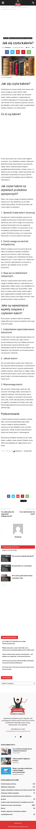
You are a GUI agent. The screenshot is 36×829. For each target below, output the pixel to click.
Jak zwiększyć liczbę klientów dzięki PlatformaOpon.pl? (14, 642)
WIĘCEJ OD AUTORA (9, 550)
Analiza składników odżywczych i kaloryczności (21, 38)
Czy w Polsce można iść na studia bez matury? (22, 750)
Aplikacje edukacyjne (8, 787)
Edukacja (6, 38)
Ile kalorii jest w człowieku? (22, 566)
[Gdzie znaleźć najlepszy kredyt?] (6, 761)
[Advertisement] (18, 24)
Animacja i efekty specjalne (10, 793)
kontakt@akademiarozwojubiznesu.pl (18, 731)
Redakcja (8, 47)
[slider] (7, 451)
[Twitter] (21, 737)
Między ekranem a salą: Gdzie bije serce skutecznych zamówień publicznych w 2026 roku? (18, 649)
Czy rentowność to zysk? (27, 513)
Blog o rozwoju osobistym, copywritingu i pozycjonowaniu (22, 770)
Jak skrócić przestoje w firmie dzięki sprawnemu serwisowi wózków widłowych (18, 662)
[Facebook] (15, 737)
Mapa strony (18, 823)
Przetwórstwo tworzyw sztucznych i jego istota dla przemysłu (18, 668)
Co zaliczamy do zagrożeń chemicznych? (7, 514)
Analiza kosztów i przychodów (11, 805)
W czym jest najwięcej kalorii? (23, 556)
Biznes (3, 808)
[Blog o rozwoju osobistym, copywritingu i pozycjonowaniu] (6, 770)
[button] (33, 2)
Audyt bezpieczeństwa (8, 784)
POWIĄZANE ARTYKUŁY (10, 547)
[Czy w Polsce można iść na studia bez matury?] (6, 751)
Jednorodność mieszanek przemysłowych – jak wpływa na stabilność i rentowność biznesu (17, 655)
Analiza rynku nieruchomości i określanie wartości (17, 802)
